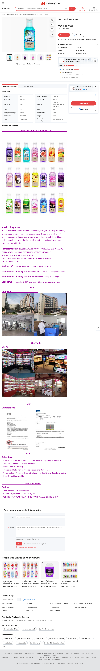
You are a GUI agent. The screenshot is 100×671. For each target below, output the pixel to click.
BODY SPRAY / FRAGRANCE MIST (60, 603)
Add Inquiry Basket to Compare (29, 64)
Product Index (89, 653)
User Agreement (61, 663)
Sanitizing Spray (35, 643)
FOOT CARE (29, 610)
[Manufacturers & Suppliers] (50, 3)
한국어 (77, 657)
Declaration (70, 663)
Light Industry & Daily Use (14, 14)
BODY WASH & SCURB (8, 607)
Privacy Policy (79, 663)
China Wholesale (48, 653)
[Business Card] (96, 95)
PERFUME (29, 603)
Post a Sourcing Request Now (26, 547)
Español (22, 657)
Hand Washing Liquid (42, 14)
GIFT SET (5, 610)
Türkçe (40, 659)
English (16, 657)
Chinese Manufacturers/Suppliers (33, 653)
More (3, 646)
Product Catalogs (29, 600)
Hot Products (8, 653)
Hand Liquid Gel (21, 643)
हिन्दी (87, 657)
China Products (18, 653)
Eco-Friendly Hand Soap (46, 629)
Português (28, 657)
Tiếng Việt (47, 659)
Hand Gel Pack (8, 643)
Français (35, 657)
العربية (71, 657)
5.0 (77, 90)
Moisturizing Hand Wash (11, 629)
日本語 (82, 657)
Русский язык (43, 657)
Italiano (52, 657)
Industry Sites (68, 653)
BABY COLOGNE (55, 610)
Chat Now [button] (79, 35)
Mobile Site (47, 655)
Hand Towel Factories (24, 638)
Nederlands (65, 657)
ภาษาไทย (93, 657)
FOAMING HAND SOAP (81, 607)
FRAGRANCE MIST (7, 603)
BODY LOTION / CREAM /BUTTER (84, 603)
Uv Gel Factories (40, 638)
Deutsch (58, 657)
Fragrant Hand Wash (28, 629)
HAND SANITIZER (31, 607)
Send (18, 544)
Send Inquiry (64, 35)
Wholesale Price (58, 653)
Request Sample (91, 39)
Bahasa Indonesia (56, 659)
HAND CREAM (54, 607)
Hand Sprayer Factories (56, 638)
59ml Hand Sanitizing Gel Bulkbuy (54, 643)
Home (3, 14)
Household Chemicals (28, 14)
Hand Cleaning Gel (86, 638)
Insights (54, 655)
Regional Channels (79, 653)
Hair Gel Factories (9, 638)
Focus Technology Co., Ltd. (37, 663)
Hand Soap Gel (72, 638)
